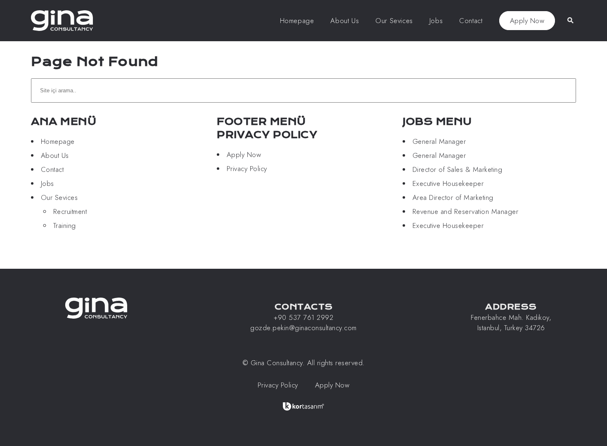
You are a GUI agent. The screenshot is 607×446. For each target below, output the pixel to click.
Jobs (47, 183)
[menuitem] (297, 20)
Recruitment (70, 211)
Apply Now (527, 21)
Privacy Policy (247, 169)
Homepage (58, 141)
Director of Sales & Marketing (458, 169)
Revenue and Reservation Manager (466, 211)
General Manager (439, 141)
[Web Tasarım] (303, 406)
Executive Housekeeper (448, 183)
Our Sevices (59, 197)
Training (64, 225)
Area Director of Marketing (453, 197)
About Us (55, 155)
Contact (52, 169)
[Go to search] (569, 20)
